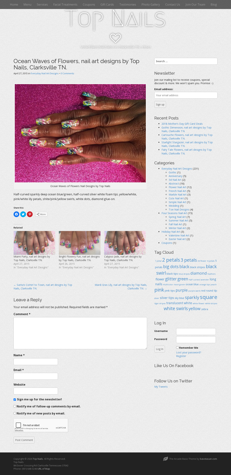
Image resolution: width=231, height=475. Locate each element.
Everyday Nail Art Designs (45, 73)
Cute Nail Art (176, 198)
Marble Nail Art (178, 194)
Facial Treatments (65, 4)
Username (161, 331)
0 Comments (67, 73)
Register (181, 356)
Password (160, 339)
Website (19, 385)
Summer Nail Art (178, 220)
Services (42, 4)
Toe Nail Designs (179, 209)
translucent (174, 303)
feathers (211, 274)
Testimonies (127, 4)
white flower (198, 303)
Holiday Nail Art (171, 231)
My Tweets (161, 386)
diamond (198, 273)
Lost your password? (188, 352)
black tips (172, 273)
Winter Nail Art (177, 228)
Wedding (174, 205)
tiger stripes (159, 303)
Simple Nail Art (177, 202)
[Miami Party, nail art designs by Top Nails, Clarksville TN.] (34, 243)
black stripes (197, 267)
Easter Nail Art (177, 239)
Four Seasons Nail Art (174, 213)
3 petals (189, 260)
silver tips (167, 298)
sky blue (179, 298)
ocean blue (192, 284)
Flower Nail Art (177, 187)
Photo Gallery (150, 4)
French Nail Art (177, 191)
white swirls (176, 308)
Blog (214, 4)
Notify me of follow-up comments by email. (48, 406)
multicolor (168, 284)
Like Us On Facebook (173, 365)
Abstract (174, 183)
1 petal (158, 261)
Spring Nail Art (177, 217)
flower (160, 279)
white (188, 303)
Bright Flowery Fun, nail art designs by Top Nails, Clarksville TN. (79, 258)
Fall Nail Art (175, 224)
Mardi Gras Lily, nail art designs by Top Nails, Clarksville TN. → (121, 286)
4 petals (210, 261)
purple (182, 290)
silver (156, 298)
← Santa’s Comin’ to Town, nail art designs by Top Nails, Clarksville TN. (43, 286)
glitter (171, 279)
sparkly (192, 297)
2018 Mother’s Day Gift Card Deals (182, 123)
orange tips (204, 284)
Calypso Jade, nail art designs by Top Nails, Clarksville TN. (122, 258)
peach (214, 284)
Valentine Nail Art (179, 235)
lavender (205, 279)
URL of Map (44, 468)
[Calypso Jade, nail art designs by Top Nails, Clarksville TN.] (125, 243)
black (184, 266)
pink (159, 289)
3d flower (202, 261)
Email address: (163, 89)
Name (19, 355)
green (182, 279)
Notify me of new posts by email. (41, 413)
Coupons (89, 4)
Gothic (172, 172)
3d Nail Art (175, 179)
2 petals (171, 259)
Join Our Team (195, 4)
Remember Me (188, 347)
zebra (204, 309)
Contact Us (172, 4)
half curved (194, 279)
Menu (27, 4)
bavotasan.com (208, 458)
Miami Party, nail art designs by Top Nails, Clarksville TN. (32, 258)
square (208, 297)
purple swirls (194, 291)
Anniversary (175, 176)
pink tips (170, 290)
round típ (211, 290)
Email (19, 370)
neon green (179, 284)
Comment (22, 314)
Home (14, 4)
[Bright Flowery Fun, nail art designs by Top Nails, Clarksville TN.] (80, 243)
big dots (171, 266)
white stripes (211, 303)
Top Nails (115, 18)
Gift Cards (107, 4)
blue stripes (184, 274)
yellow (195, 308)
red (203, 290)
